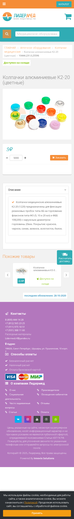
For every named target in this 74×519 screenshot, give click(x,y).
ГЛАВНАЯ (10, 47)
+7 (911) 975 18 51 (15, 326)
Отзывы (45, 403)
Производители (50, 389)
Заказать (60, 157)
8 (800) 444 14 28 (14, 319)
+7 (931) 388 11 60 (15, 330)
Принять (37, 513)
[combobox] (37, 33)
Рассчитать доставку (65, 260)
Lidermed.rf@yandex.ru (17, 338)
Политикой (30, 502)
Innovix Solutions (44, 458)
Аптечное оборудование (35, 47)
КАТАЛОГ (64, 4)
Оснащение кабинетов (54, 394)
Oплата (45, 411)
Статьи (13, 411)
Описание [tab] (14, 189)
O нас (12, 389)
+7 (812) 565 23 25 (15, 323)
